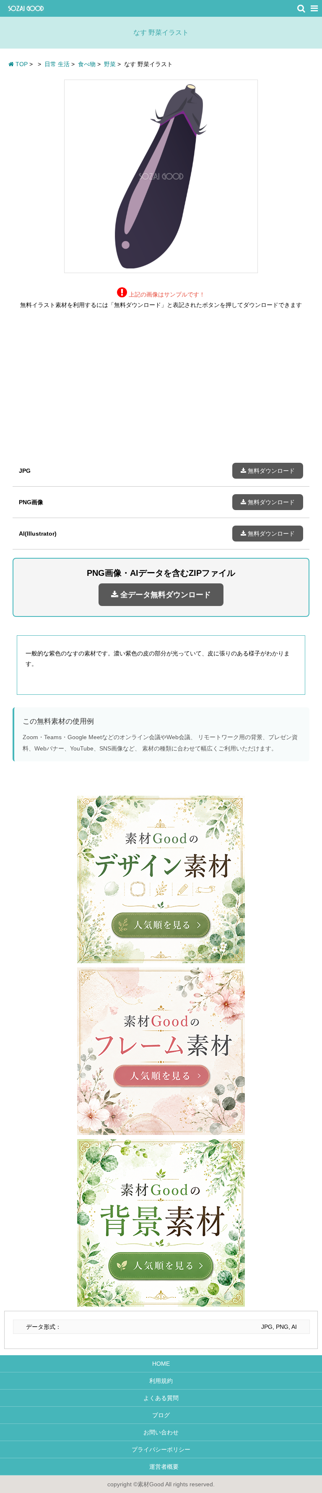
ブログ (161, 1415)
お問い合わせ (161, 1432)
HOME (161, 1363)
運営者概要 (161, 1466)
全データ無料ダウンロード (164, 594)
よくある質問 (161, 1398)
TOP (21, 64)
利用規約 (161, 1380)
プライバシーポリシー (161, 1449)
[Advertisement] (161, 392)
